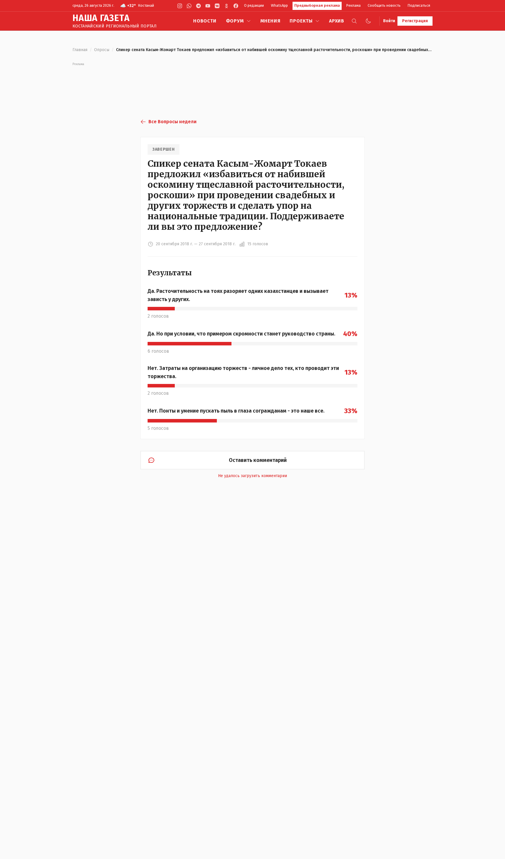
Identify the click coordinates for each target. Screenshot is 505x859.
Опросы (101, 49)
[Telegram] (198, 5)
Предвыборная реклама (317, 5)
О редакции (254, 5)
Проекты (301, 21)
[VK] (217, 5)
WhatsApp (279, 5)
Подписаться (419, 5)
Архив (336, 21)
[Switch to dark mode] (368, 21)
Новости (205, 21)
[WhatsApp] (189, 5)
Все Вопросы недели (172, 121)
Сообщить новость (384, 5)
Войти (389, 20)
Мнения (270, 21)
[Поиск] (354, 21)
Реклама (353, 5)
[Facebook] (235, 5)
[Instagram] (179, 5)
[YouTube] (207, 5)
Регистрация (415, 20)
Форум (235, 21)
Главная (79, 49)
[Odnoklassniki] (226, 5)
